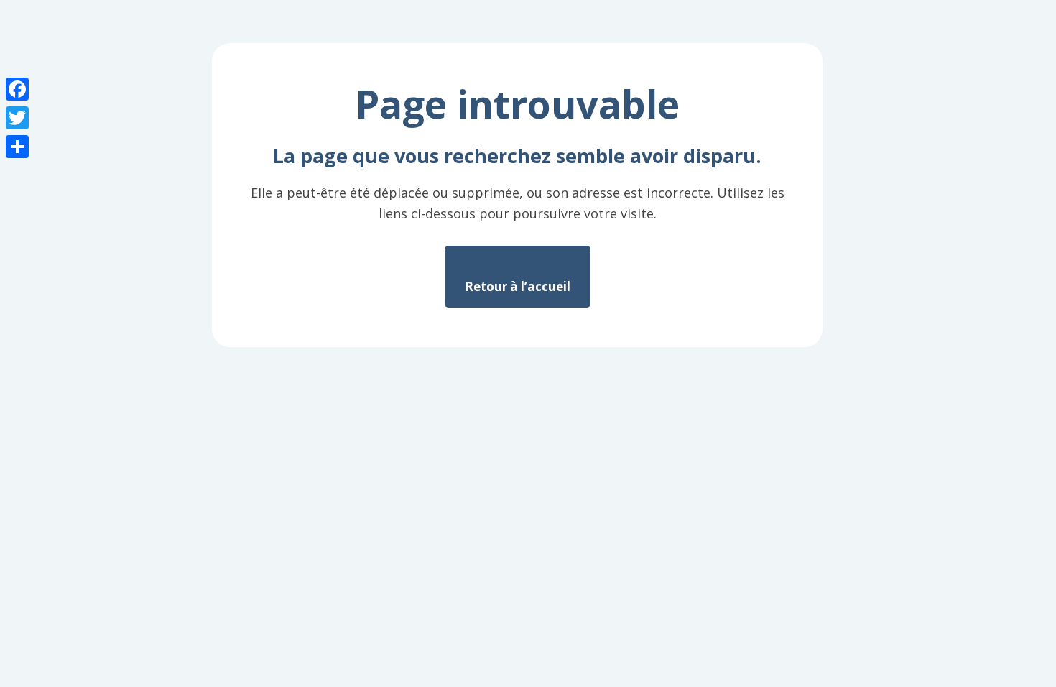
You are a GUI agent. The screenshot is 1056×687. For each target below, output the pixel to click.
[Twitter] (17, 117)
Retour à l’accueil (517, 286)
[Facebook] (17, 89)
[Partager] (17, 146)
